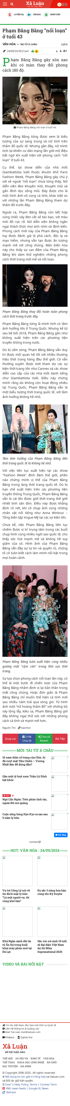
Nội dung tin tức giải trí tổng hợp (25, 1076)
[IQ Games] (10, 14)
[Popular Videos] (29, 14)
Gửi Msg (61, 834)
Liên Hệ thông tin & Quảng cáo (22, 1028)
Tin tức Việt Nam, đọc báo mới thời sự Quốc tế (30, 1025)
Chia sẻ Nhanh (45, 738)
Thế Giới (7, 1058)
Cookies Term (48, 1084)
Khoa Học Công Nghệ (30, 1062)
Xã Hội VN (21, 1058)
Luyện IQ (18, 14)
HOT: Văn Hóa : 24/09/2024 (35, 850)
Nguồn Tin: (9, 728)
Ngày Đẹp (55, 14)
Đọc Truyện (10, 1066)
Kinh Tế (36, 1058)
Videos (37, 14)
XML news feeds (16, 1088)
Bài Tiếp (60, 738)
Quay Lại (10, 738)
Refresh (11, 1092)
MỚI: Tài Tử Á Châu (35, 750)
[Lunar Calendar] (46, 14)
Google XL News (39, 1088)
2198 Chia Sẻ (26, 738)
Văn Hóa (9, 44)
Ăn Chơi (52, 1062)
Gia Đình (25, 1066)
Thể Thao (8, 1062)
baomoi (26, 728)
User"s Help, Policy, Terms (21, 1084)
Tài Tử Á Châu (28, 44)
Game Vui (26, 1037)
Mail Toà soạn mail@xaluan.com (22, 1032)
